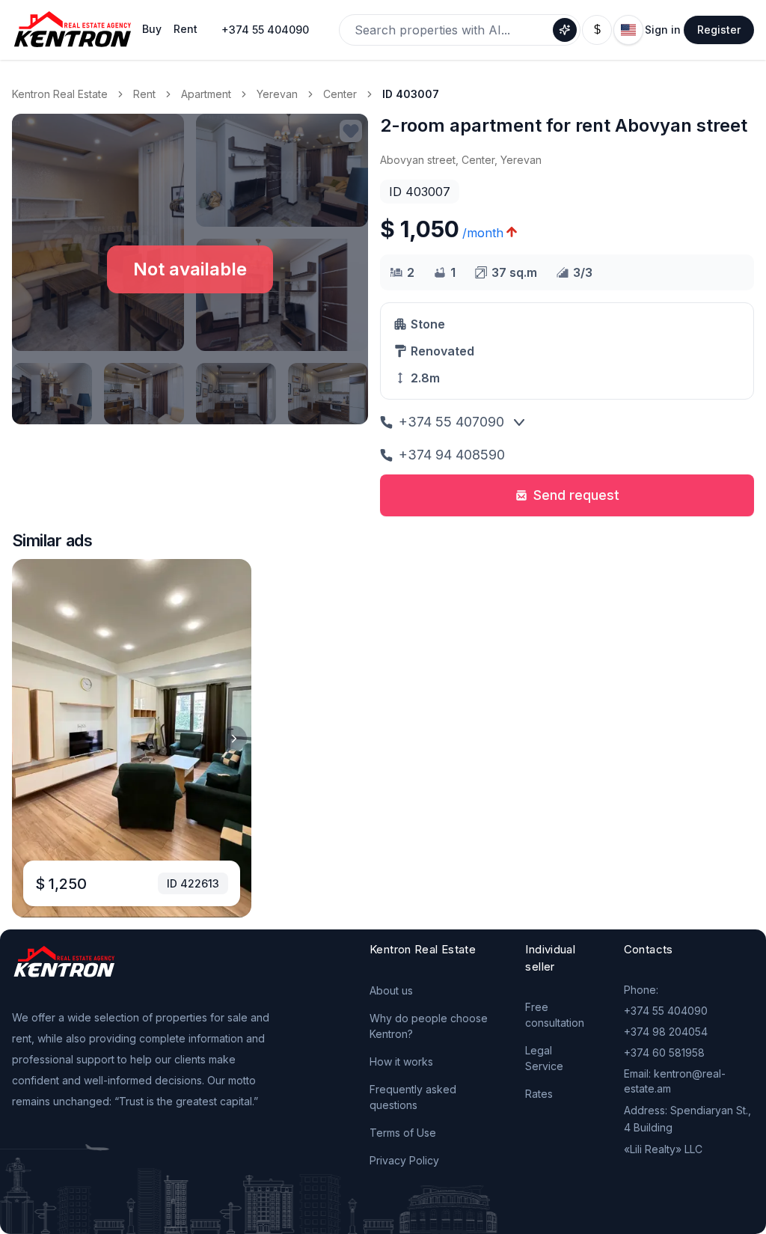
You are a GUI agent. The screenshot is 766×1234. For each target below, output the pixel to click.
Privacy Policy (404, 1160)
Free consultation (554, 1015)
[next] (234, 738)
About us (391, 990)
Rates (539, 1093)
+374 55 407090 (451, 422)
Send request (576, 495)
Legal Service (544, 1058)
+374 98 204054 (666, 1031)
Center (340, 94)
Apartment (206, 94)
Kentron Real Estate (60, 94)
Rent (144, 94)
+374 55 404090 (265, 29)
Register (719, 29)
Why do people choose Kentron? (429, 1026)
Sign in (663, 29)
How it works (401, 1061)
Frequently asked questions (413, 1097)
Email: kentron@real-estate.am (675, 1081)
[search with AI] (565, 30)
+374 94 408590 (452, 454)
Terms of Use (403, 1132)
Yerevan (277, 94)
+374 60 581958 (664, 1052)
